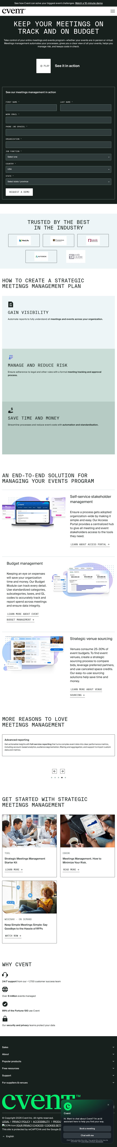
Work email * (12, 114)
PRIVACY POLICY (21, 1122)
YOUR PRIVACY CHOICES (29, 1126)
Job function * (14, 151)
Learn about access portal (88, 544)
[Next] (62, 771)
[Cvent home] (14, 11)
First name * (12, 102)
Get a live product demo (58, 208)
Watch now (11, 935)
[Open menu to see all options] (113, 11)
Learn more (12, 753)
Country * (11, 164)
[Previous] (54, 771)
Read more (69, 869)
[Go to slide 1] (51, 777)
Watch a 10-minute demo (89, 3)
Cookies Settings (56, 1125)
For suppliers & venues (15, 1082)
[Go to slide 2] (55, 777)
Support (6, 1075)
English (10, 1136)
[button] (43, 66)
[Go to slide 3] (58, 777)
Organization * (14, 139)
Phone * (16, 127)
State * (10, 176)
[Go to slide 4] (61, 777)
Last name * (66, 102)
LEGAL (5, 1122)
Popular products (11, 1061)
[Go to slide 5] (65, 777)
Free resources (10, 1068)
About (5, 1054)
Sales (5, 1047)
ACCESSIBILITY (41, 1122)
